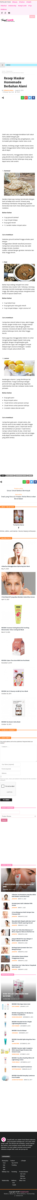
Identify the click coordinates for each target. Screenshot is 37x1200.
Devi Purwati (16, 1006)
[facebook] (33, 97)
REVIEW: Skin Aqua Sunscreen (21, 1004)
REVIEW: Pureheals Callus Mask (10, 722)
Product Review (23, 1171)
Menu (8, 65)
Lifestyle (23, 1160)
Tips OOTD (14, 1163)
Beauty (15, 2)
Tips (30, 6)
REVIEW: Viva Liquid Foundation (22, 1067)
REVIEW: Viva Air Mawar (19, 1030)
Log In (32, 16)
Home (3, 71)
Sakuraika (15, 1033)
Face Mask (10, 475)
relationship (12, 6)
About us (12, 1193)
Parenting (14, 1171)
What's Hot (22, 1180)
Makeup (22, 1176)
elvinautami (6, 999)
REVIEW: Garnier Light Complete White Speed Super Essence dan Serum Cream (22, 1050)
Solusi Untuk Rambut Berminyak (18, 490)
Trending (14, 1165)
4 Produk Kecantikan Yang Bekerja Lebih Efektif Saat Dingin (18, 885)
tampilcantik (24, 1192)
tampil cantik (23, 6)
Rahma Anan (15, 1054)
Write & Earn (21, 1193)
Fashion (22, 2)
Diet (13, 1182)
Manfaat (4, 6)
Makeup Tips (5, 1171)
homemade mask (21, 475)
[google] (26, 97)
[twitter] (29, 97)
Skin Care (22, 1178)
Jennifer (5, 889)
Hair (4, 1165)
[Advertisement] (18, 42)
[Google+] (5, 13)
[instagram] (9, 13)
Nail (4, 1167)
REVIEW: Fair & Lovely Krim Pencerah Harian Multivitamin (15, 995)
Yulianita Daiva (8, 90)
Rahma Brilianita (17, 1017)
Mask (30, 475)
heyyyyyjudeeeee (16, 1069)
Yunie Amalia (16, 1062)
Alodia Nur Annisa (17, 1079)
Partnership (31, 1193)
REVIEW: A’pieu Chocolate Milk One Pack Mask (15, 660)
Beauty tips (9, 71)
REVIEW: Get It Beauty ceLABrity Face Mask (14, 691)
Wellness (4, 9)
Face (12, 92)
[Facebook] (2, 13)
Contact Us (19, 1195)
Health (29, 2)
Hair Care (22, 1174)
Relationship (5, 1180)
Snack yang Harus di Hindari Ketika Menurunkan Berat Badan (18, 497)
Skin (4, 1169)
